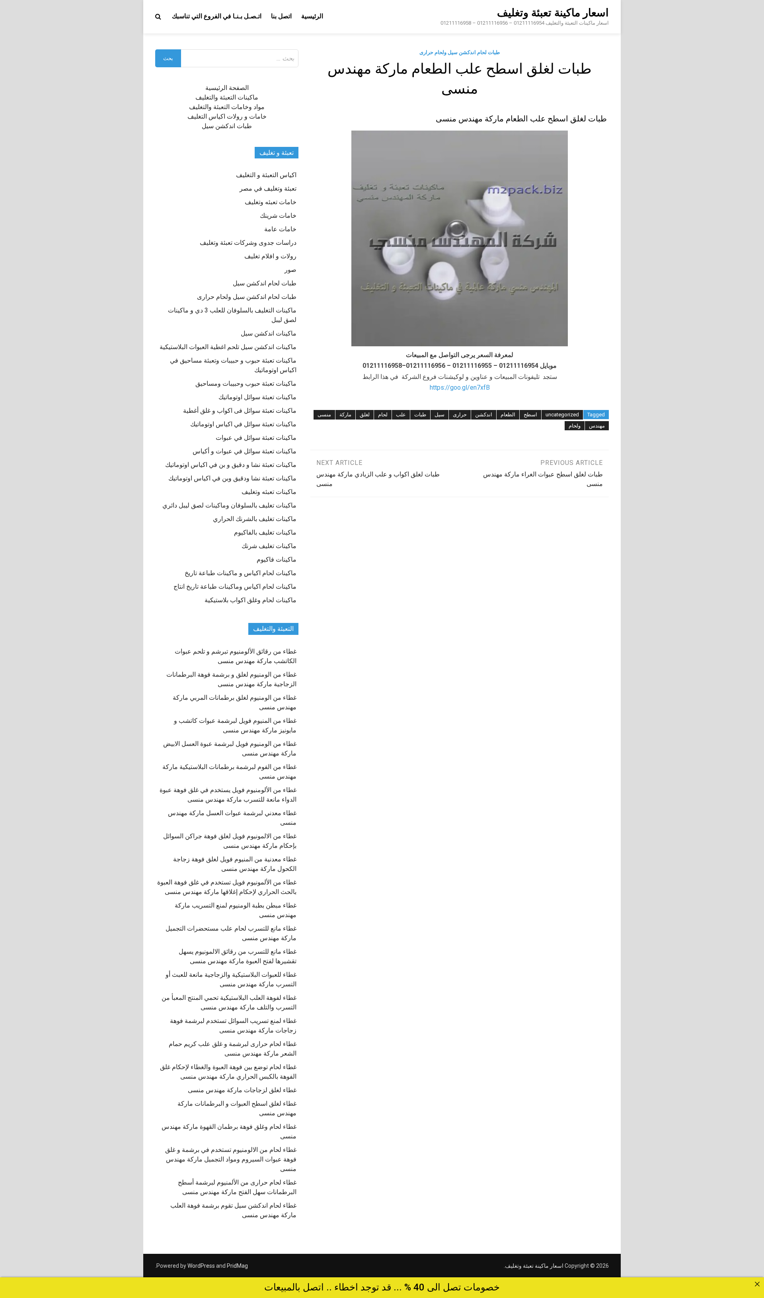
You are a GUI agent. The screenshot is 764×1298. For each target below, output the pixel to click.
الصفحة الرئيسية (227, 87)
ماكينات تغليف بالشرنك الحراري (254, 519)
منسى (324, 415)
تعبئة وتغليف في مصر (268, 188)
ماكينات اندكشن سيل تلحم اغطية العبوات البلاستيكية (228, 347)
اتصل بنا (281, 16)
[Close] (757, 1284)
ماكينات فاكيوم (276, 559)
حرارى (460, 415)
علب (401, 415)
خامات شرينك (278, 215)
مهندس (597, 426)
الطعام (508, 415)
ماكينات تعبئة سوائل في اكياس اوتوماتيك (243, 424)
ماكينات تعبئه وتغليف (269, 492)
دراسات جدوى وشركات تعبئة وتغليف (248, 242)
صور (290, 269)
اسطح (530, 415)
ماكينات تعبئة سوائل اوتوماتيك (257, 397)
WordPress (201, 1266)
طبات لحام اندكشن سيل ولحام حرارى (459, 52)
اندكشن (483, 415)
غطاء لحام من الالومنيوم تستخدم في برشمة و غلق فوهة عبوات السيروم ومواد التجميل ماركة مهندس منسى (230, 1159)
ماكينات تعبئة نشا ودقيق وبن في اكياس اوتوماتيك (232, 478)
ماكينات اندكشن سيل (268, 333)
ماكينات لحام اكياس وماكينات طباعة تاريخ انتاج (234, 586)
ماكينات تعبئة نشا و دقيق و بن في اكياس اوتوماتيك (230, 464)
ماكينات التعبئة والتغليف (226, 97)
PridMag (237, 1266)
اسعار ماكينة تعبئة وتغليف (553, 12)
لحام (383, 415)
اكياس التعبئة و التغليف (266, 175)
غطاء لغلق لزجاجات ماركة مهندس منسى (242, 1090)
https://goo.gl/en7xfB (460, 387)
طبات (420, 415)
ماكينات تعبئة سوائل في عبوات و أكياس (244, 451)
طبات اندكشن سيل (227, 126)
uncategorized (562, 415)
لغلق (365, 415)
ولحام (575, 426)
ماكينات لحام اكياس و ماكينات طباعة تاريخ (240, 573)
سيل (439, 415)
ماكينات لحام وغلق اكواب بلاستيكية (250, 600)
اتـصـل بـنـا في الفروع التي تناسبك (216, 16)
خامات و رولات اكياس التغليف (227, 116)
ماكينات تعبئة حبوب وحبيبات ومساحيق (245, 383)
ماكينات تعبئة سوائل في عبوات (256, 437)
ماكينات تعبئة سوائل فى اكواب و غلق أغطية (239, 410)
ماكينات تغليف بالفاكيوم (265, 532)
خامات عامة (280, 229)
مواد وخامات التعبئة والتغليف (227, 106)
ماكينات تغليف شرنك (269, 546)
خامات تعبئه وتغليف (270, 202)
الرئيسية (312, 16)
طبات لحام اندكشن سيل (264, 283)
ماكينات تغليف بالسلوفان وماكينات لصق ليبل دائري (229, 505)
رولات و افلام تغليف (270, 256)
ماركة (345, 415)
